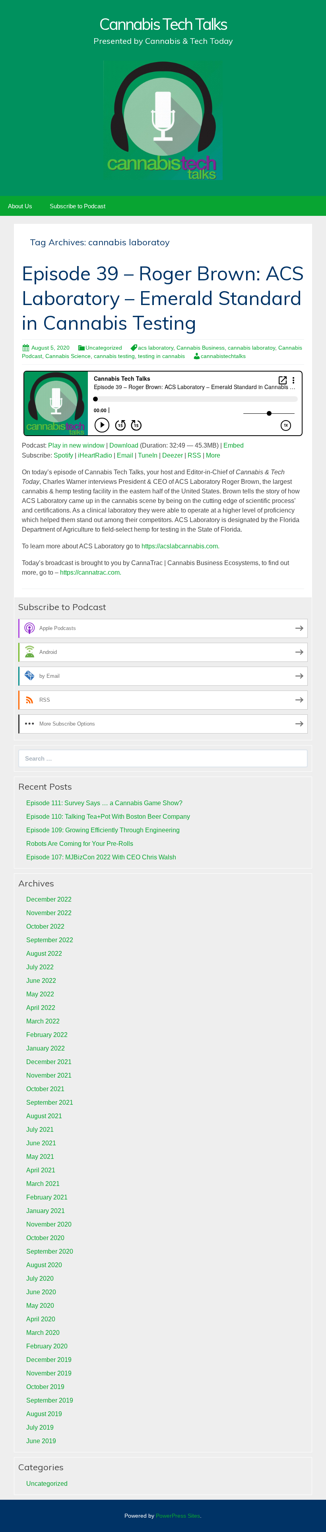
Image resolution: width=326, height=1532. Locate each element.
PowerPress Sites (178, 1515)
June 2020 (41, 1292)
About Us (20, 206)
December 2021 (49, 1062)
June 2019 (41, 1441)
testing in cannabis (161, 356)
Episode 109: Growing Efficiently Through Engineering (103, 830)
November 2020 (49, 1224)
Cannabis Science (68, 356)
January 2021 (45, 1210)
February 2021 (47, 1197)
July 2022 (40, 967)
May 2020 (40, 1305)
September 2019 (49, 1400)
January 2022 (45, 1048)
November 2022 (49, 913)
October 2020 (45, 1238)
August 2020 (44, 1265)
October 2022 (45, 926)
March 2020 (43, 1332)
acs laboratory (155, 347)
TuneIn (147, 455)
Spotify (63, 455)
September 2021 (49, 1102)
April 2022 (40, 1007)
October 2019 (45, 1386)
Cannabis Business (201, 347)
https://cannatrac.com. (90, 572)
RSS (194, 455)
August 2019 (44, 1414)
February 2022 (47, 1034)
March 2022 (43, 1021)
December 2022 (49, 899)
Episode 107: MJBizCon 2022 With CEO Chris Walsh (101, 857)
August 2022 (44, 953)
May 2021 (40, 1156)
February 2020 (47, 1346)
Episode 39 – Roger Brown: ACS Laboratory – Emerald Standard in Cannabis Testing (163, 298)
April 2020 (40, 1319)
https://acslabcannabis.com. (181, 546)
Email (125, 455)
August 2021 (44, 1116)
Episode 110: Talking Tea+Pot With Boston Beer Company (108, 816)
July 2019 (40, 1427)
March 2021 (43, 1183)
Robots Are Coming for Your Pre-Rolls (79, 843)
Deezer (172, 455)
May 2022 (40, 994)
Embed (233, 445)
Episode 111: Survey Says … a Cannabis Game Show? (104, 803)
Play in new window (76, 445)
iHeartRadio (95, 455)
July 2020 (40, 1278)
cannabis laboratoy (251, 347)
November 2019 (49, 1373)
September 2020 (49, 1251)
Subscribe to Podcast (77, 206)
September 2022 (49, 940)
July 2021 (40, 1129)
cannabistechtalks (223, 356)
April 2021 (40, 1170)
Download (123, 445)
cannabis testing (114, 356)
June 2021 (41, 1143)
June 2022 (41, 980)
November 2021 (49, 1075)
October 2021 (45, 1089)
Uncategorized (103, 347)
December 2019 (49, 1359)
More (213, 455)
